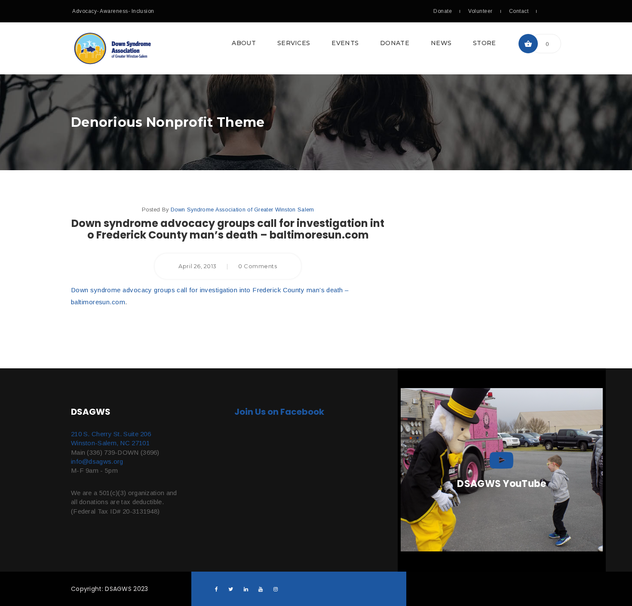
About (244, 43)
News (441, 43)
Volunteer (480, 11)
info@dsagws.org (97, 461)
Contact (518, 11)
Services (293, 43)
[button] (316, 48)
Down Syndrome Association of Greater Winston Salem (242, 209)
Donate (442, 11)
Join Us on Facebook (279, 412)
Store (484, 43)
